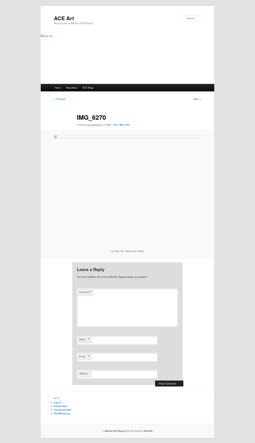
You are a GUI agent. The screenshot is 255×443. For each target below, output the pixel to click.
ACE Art (64, 18)
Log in (57, 402)
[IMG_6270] (127, 190)
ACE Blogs (88, 87)
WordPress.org (62, 413)
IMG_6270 (124, 124)
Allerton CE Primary (114, 430)
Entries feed (60, 406)
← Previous (59, 99)
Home (58, 87)
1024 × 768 (111, 124)
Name (84, 339)
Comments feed (62, 409)
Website (83, 373)
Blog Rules (71, 87)
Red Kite (148, 430)
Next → (197, 99)
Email (84, 356)
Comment (85, 292)
